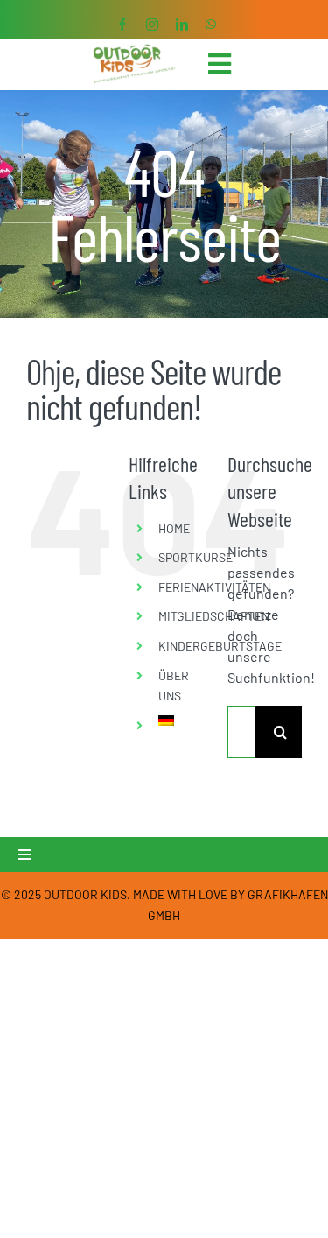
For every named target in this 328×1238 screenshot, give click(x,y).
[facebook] (122, 24)
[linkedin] (182, 24)
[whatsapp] (211, 24)
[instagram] (152, 24)
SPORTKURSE (195, 557)
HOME (174, 528)
